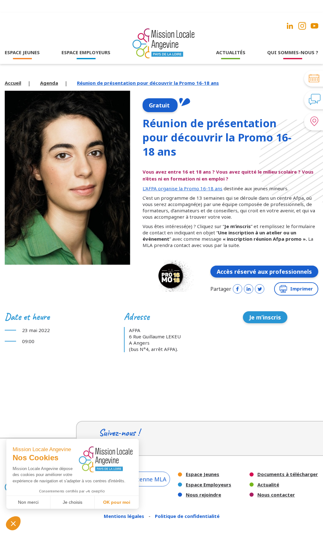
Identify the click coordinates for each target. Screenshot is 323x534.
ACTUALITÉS (230, 52)
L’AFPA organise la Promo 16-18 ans (182, 188)
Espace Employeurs (208, 484)
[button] (13, 523)
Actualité (268, 484)
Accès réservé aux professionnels (264, 271)
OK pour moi (116, 502)
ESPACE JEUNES (22, 52)
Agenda (49, 83)
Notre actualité (230, 64)
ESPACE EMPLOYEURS (86, 52)
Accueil (13, 83)
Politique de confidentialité (187, 516)
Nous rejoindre (203, 494)
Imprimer (301, 288)
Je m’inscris (265, 317)
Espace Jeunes (202, 474)
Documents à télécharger (287, 474)
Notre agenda (230, 73)
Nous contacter (276, 494)
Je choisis (72, 502)
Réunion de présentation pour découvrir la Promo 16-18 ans (148, 83)
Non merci (28, 502)
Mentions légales (124, 516)
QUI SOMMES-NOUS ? (292, 52)
